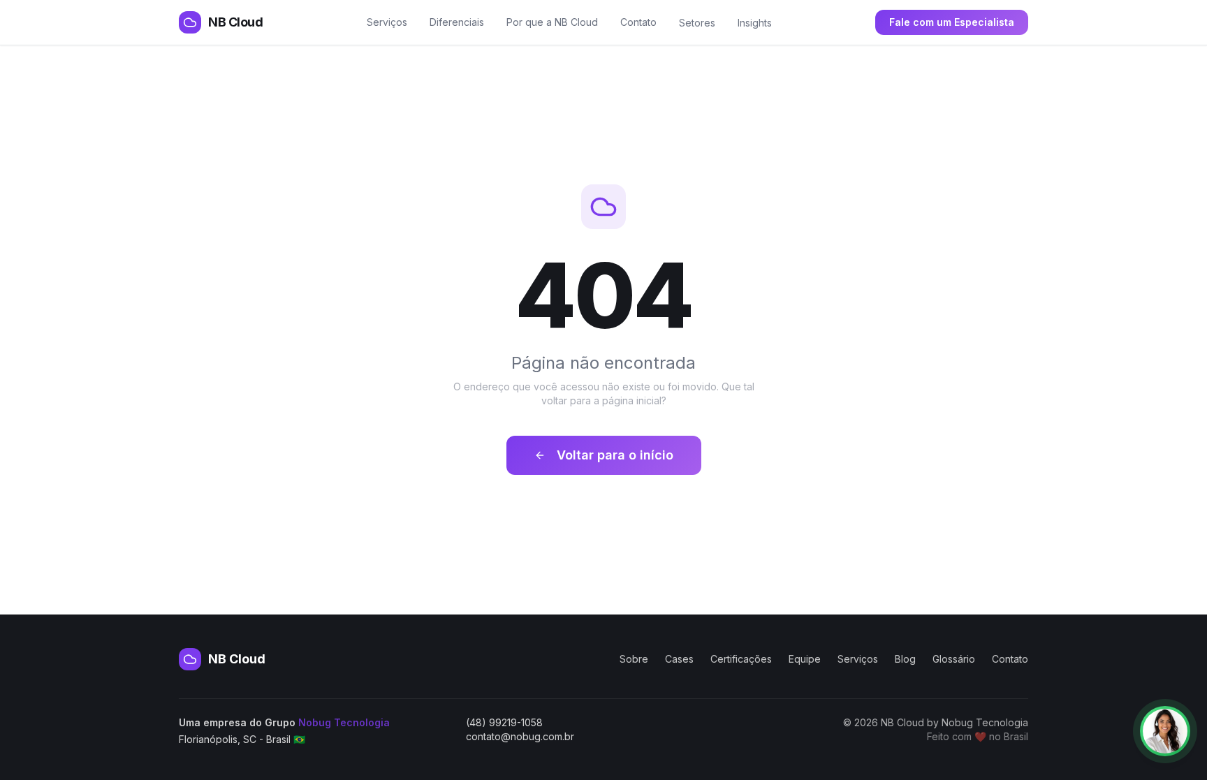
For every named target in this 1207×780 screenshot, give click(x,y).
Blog (905, 659)
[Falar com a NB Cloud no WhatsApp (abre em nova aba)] (1165, 731)
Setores (697, 23)
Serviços (387, 22)
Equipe (805, 659)
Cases (679, 659)
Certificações (741, 659)
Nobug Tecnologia (344, 722)
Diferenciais (457, 22)
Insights (755, 23)
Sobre (634, 659)
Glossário (953, 659)
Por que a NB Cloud (552, 22)
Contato (638, 22)
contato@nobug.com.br (520, 736)
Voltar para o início (615, 455)
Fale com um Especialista (951, 22)
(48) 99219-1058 (504, 722)
